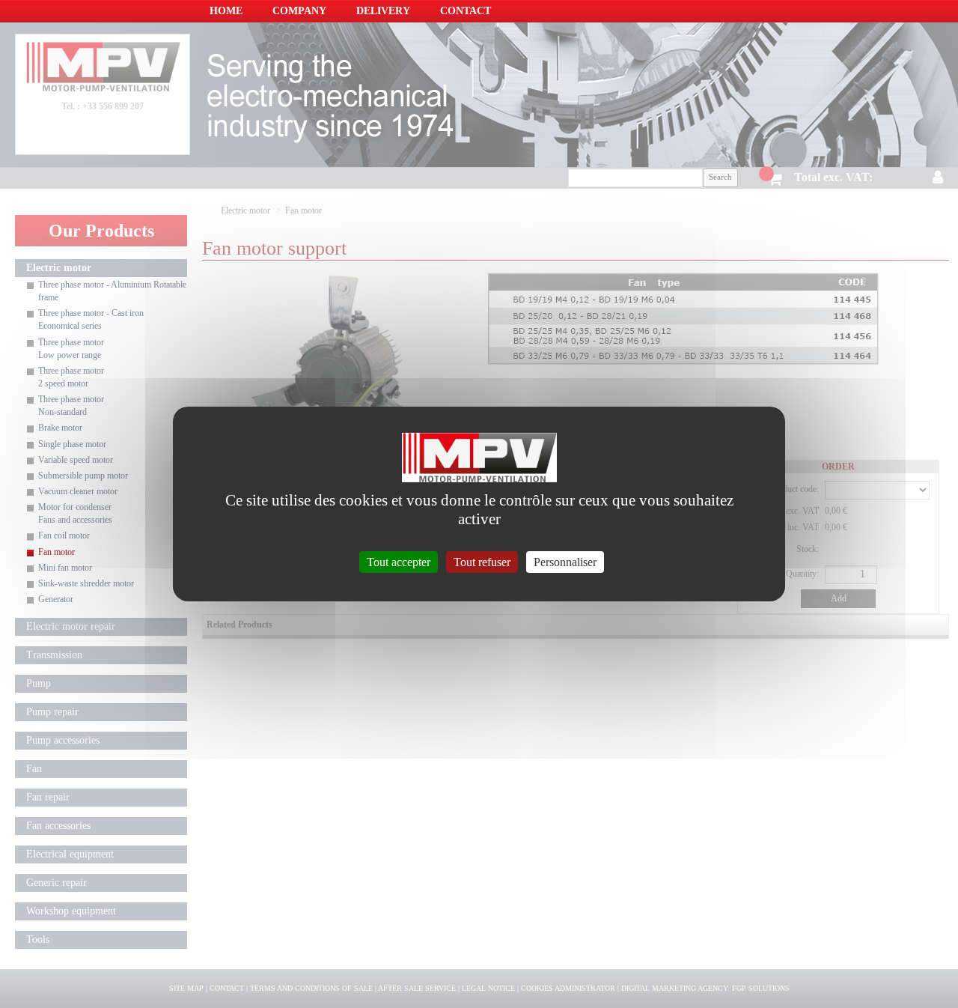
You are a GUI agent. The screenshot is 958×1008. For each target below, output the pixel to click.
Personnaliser (565, 562)
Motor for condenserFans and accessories (75, 513)
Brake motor (60, 427)
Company (299, 10)
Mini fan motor (65, 567)
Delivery (383, 10)
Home (226, 10)
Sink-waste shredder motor (86, 583)
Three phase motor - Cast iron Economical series (91, 319)
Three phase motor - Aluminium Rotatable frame (112, 291)
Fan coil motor (64, 535)
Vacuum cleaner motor (78, 491)
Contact (465, 10)
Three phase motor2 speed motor (71, 377)
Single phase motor (72, 444)
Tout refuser (482, 562)
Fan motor (56, 552)
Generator (55, 599)
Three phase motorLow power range (71, 348)
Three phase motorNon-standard (71, 405)
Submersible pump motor (83, 475)
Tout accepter (398, 562)
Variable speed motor (75, 460)
